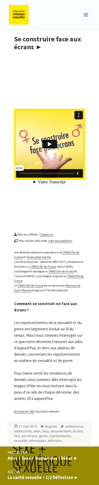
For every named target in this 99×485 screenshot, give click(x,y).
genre (43, 436)
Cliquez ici (46, 234)
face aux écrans (25, 436)
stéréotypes (37, 440)
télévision (55, 440)
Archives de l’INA (24, 411)
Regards (51, 426)
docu (45, 431)
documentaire (61, 431)
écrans (78, 431)
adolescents (23, 431)
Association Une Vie (39, 257)
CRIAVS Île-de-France (43, 266)
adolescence (74, 426)
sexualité (20, 440)
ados (36, 431)
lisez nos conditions (60, 241)
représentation (60, 436)
